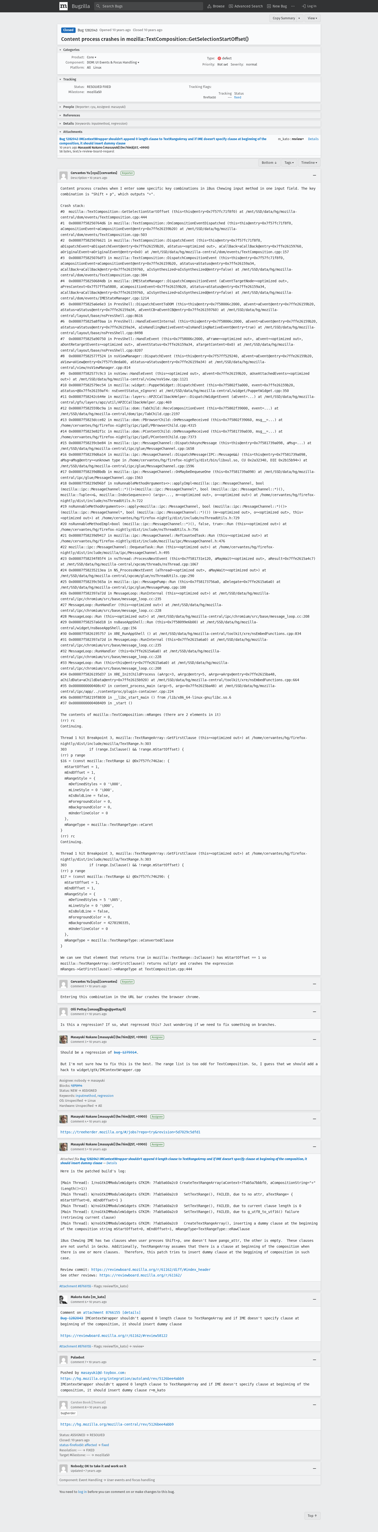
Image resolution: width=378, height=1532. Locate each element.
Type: (211, 58)
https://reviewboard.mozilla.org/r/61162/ (141, 1275)
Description (79, 178)
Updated (77, 1471)
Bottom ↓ (269, 163)
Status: (79, 87)
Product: (77, 57)
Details (313, 139)
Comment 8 (79, 1407)
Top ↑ (312, 1516)
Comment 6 (78, 1302)
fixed (237, 97)
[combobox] (148, 6)
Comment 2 (78, 1014)
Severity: (237, 64)
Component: (75, 62)
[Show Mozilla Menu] (63, 6)
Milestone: (76, 92)
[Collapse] (314, 175)
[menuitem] (216, 6)
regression (105, 1096)
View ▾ (312, 18)
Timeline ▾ (309, 163)
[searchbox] (148, 6)
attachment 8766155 (101, 1312)
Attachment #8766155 (75, 1286)
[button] (309, 6)
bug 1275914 (125, 1052)
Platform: (77, 67)
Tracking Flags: (200, 87)
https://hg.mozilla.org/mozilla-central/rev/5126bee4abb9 (117, 1424)
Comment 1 (78, 986)
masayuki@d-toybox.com (102, 1373)
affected (91, 1445)
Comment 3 (78, 1042)
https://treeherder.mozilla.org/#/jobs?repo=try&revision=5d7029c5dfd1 (130, 1132)
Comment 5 (78, 1149)
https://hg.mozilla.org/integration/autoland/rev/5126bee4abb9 (122, 1378)
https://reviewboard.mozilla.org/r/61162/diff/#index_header (151, 1269)
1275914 (76, 1086)
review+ (298, 139)
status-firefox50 (71, 1445)
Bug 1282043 (87, 30)
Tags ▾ (289, 163)
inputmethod (86, 1096)
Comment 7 (78, 1362)
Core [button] (91, 57)
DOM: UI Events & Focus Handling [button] (113, 62)
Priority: (208, 64)
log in (82, 1492)
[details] (131, 1312)
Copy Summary (284, 18)
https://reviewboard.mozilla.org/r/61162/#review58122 (113, 1336)
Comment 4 (78, 1121)
